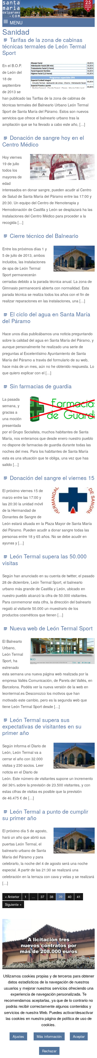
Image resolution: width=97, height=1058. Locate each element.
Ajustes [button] (18, 1036)
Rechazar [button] (49, 1050)
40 (69, 896)
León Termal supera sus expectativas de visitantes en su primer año (41, 726)
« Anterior (12, 896)
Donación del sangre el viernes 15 (52, 477)
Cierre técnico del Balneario (44, 235)
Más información (49, 1036)
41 (78, 896)
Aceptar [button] (79, 1036)
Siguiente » (13, 904)
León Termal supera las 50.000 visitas (44, 559)
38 (51, 896)
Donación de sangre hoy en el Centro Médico (43, 141)
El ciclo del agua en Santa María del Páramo (46, 317)
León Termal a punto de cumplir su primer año (45, 814)
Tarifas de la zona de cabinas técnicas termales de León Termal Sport (44, 46)
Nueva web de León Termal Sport (51, 628)
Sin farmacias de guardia (41, 386)
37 (42, 896)
